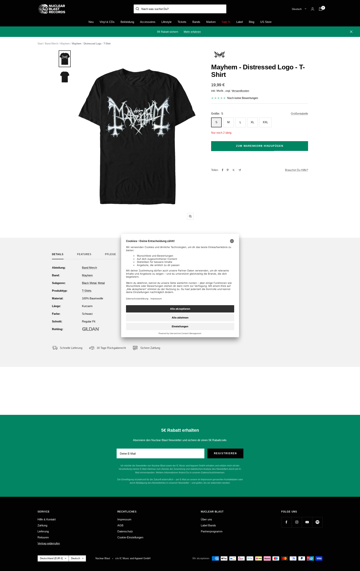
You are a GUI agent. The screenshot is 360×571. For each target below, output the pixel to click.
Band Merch (51, 43)
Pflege (110, 254)
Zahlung (42, 525)
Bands (196, 21)
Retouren (43, 537)
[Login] (312, 8)
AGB (120, 525)
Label (239, 21)
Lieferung (43, 531)
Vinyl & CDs (107, 21)
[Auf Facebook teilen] (222, 170)
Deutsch (297, 8)
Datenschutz (125, 531)
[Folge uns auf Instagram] (297, 522)
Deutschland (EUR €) (51, 558)
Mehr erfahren (192, 31)
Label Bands (208, 525)
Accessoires (147, 21)
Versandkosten (240, 90)
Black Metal (89, 283)
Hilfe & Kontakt (47, 519)
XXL (265, 122)
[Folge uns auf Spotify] (317, 522)
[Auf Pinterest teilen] (228, 170)
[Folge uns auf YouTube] (307, 522)
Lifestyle (166, 21)
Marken (211, 21)
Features (84, 254)
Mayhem (65, 43)
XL (252, 122)
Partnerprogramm (212, 531)
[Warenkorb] (320, 9)
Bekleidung (127, 21)
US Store (266, 21)
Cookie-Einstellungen (130, 537)
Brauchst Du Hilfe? (296, 170)
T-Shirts (87, 290)
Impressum (124, 519)
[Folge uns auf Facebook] (286, 522)
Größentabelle (299, 113)
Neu (91, 21)
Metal (101, 283)
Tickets (182, 21)
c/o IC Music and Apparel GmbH (132, 558)
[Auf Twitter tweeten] (233, 170)
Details (58, 254)
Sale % (226, 21)
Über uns (206, 519)
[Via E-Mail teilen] (239, 170)
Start (40, 43)
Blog (251, 21)
